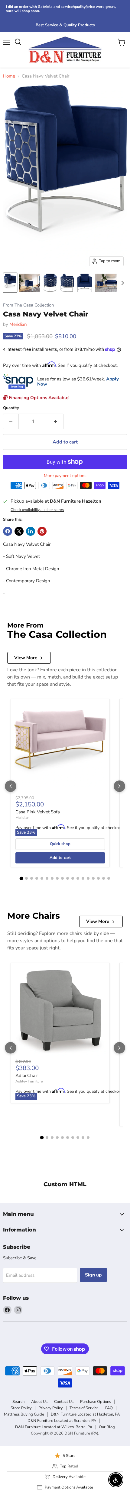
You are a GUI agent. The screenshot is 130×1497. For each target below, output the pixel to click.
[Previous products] (10, 786)
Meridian (18, 324)
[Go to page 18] (108, 878)
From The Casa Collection (28, 305)
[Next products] (119, 786)
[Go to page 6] (47, 878)
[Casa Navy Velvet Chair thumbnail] (10, 282)
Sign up (93, 1275)
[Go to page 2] (26, 878)
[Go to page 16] (98, 878)
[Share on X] (19, 531)
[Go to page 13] (83, 878)
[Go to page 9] (62, 878)
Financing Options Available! (39, 398)
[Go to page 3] (31, 878)
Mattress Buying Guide (24, 1414)
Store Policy (21, 1408)
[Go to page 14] (88, 878)
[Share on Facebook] (7, 531)
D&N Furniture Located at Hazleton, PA (85, 1414)
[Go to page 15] (93, 878)
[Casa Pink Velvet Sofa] (60, 748)
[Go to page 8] (57, 878)
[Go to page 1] (21, 878)
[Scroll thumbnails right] (121, 283)
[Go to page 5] (42, 878)
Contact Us (63, 1401)
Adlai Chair (26, 1076)
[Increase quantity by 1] (55, 421)
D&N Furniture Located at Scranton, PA (62, 1420)
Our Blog (107, 1427)
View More (25, 658)
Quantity (11, 408)
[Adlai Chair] (60, 1012)
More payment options (65, 475)
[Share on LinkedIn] (30, 531)
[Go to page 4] (36, 878)
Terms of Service (84, 1408)
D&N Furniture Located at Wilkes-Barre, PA (53, 1427)
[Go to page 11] (72, 878)
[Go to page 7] (52, 878)
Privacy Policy (50, 1408)
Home (9, 76)
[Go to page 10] (67, 878)
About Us (39, 1401)
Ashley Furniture (29, 1081)
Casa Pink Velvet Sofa (37, 812)
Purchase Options (95, 1401)
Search (18, 1401)
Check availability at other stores (37, 510)
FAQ (109, 1408)
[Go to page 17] (103, 878)
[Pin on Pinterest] (42, 531)
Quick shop (60, 844)
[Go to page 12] (77, 878)
